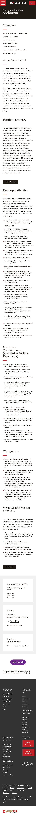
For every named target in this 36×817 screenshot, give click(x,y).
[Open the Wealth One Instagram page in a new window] (31, 764)
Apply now (9, 567)
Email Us (14, 621)
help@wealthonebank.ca (14, 625)
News (4, 706)
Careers (24, 706)
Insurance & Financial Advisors (26, 729)
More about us (11, 182)
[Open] (3, 3)
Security (5, 749)
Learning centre (7, 765)
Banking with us (7, 699)
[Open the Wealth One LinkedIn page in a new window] (27, 764)
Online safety (7, 744)
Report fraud (7, 752)
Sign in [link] (32, 3)
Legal (4, 709)
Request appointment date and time (18, 646)
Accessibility (21, 788)
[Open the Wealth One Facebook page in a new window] (24, 764)
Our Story (6, 696)
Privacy (12, 788)
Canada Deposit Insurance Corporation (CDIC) (16, 673)
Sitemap (14, 793)
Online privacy (7, 747)
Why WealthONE (7, 694)
